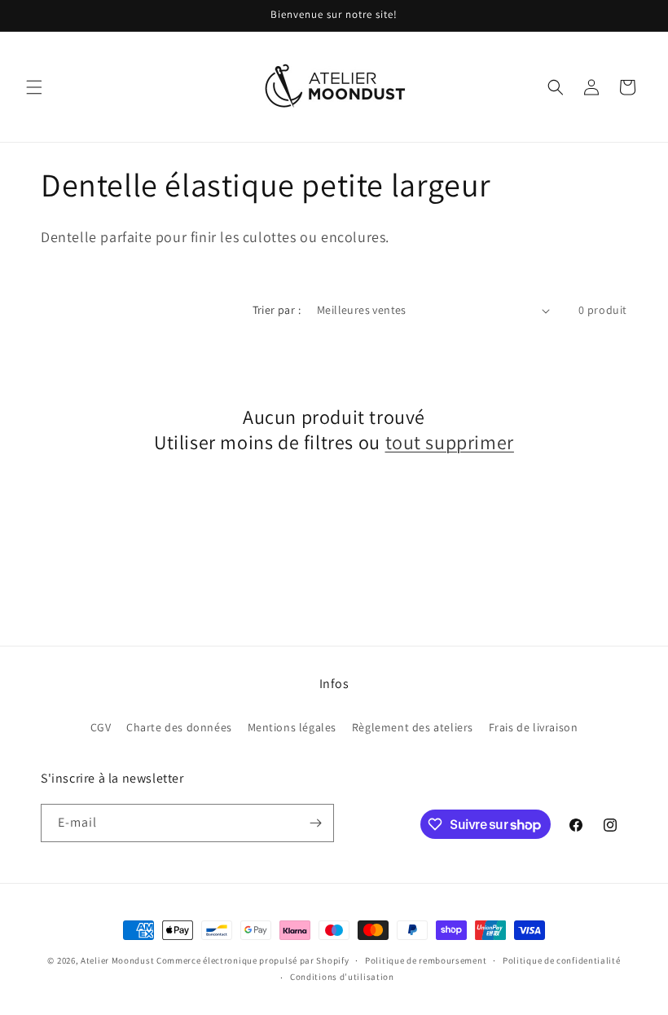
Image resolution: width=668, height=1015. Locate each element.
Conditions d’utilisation (342, 976)
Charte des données (179, 727)
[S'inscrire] (315, 823)
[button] (34, 87)
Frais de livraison (533, 727)
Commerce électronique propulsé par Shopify (252, 960)
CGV (101, 727)
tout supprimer (449, 442)
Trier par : (277, 309)
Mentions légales (292, 727)
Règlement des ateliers (412, 727)
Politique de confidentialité (562, 960)
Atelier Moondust (117, 960)
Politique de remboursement (425, 960)
